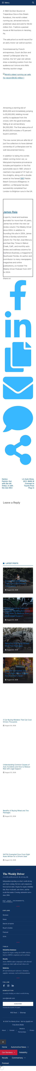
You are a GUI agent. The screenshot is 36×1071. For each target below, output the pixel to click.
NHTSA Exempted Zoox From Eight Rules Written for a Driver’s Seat (17, 673)
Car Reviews (7, 1052)
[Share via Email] (18, 402)
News (4, 919)
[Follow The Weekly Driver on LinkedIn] (13, 986)
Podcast (5, 932)
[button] (33, 2)
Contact (12, 1030)
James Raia (10, 212)
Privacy (32, 1030)
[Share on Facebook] (18, 309)
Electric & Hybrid (8, 923)
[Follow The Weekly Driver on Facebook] (4, 986)
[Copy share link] (18, 371)
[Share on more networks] (18, 464)
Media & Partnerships (22, 1030)
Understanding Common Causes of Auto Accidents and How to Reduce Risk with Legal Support (16, 767)
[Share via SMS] (18, 433)
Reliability (23, 1052)
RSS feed (13, 1013)
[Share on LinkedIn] (18, 340)
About (4, 1030)
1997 (22, 178)
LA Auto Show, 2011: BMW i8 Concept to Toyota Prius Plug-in (28, 483)
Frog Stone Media (18, 1024)
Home (4, 1047)
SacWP (28, 1021)
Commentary (17, 1058)
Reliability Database (9, 950)
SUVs (4, 936)
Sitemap (23, 1013)
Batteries (6, 968)
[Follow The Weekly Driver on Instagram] (8, 986)
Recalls (5, 959)
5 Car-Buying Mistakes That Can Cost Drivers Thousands (15, 583)
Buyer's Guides (7, 928)
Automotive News (18, 1047)
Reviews (5, 915)
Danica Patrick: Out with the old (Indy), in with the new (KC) (7, 483)
